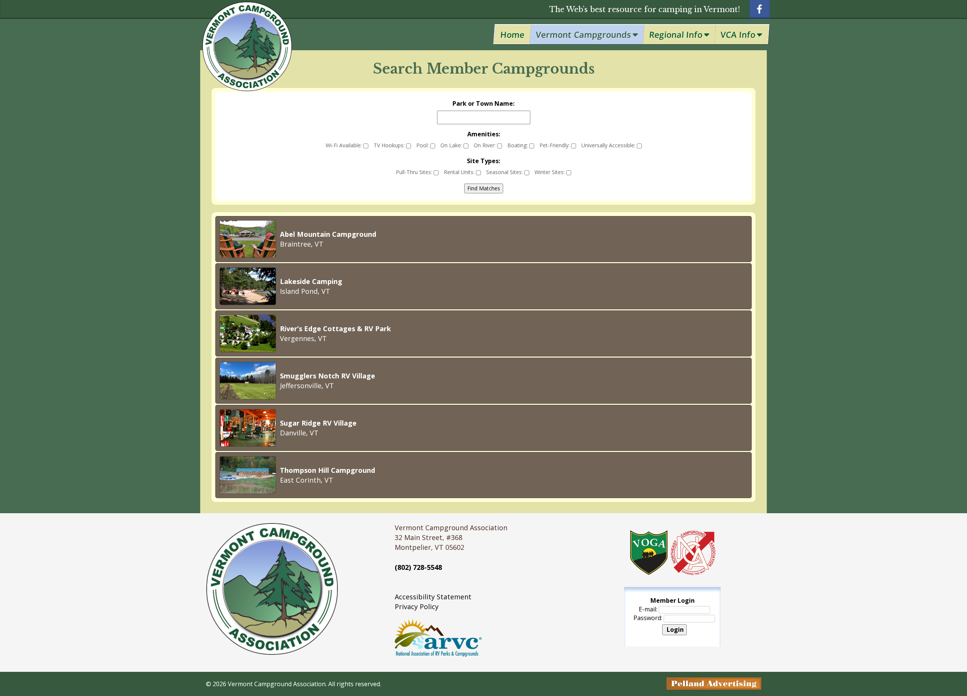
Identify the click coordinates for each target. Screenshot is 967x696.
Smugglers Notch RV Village (327, 375)
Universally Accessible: (609, 145)
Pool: (423, 145)
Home (512, 34)
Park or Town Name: (483, 103)
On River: (485, 145)
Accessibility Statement (433, 596)
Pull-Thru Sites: (415, 172)
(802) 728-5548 (418, 567)
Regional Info (676, 34)
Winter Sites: (550, 172)
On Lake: (451, 145)
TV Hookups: (390, 145)
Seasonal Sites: (505, 172)
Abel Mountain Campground (328, 234)
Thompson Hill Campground (327, 470)
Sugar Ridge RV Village (318, 422)
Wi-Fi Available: (344, 145)
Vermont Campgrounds (584, 34)
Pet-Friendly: (555, 145)
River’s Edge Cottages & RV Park (335, 328)
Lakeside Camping (311, 281)
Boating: (518, 145)
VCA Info (738, 34)
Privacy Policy (417, 606)
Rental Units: (460, 172)
